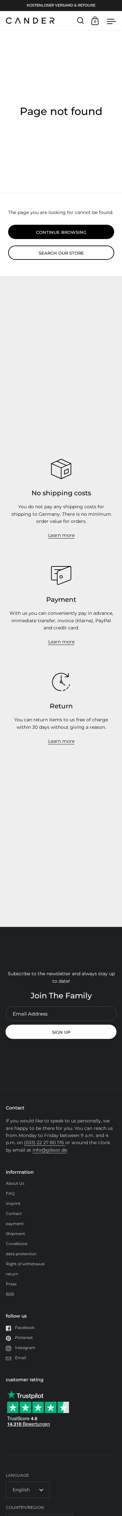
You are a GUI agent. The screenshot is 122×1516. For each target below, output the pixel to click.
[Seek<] (80, 20)
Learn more (61, 535)
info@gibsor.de (50, 1150)
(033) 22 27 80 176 (44, 1142)
